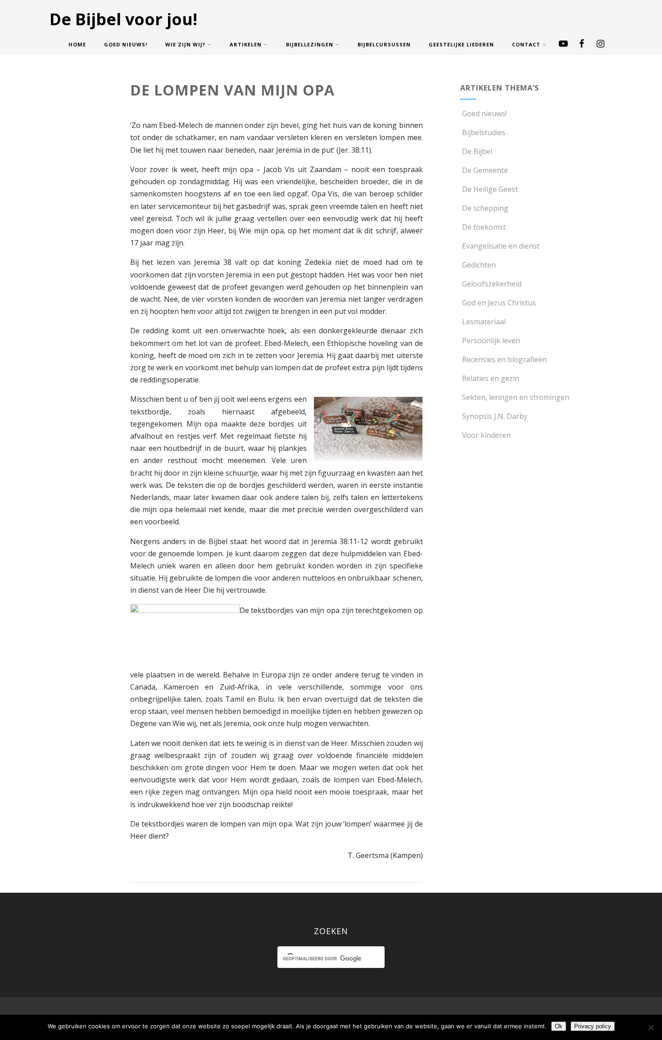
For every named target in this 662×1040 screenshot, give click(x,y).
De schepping (485, 208)
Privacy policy (592, 1026)
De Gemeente (485, 170)
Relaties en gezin (490, 378)
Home (77, 44)
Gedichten (479, 265)
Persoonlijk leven (491, 340)
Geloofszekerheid (491, 284)
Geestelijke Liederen (461, 44)
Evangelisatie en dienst (501, 246)
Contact (526, 44)
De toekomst (484, 227)
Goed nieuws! (125, 44)
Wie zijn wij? (185, 44)
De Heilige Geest (490, 189)
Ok (558, 1026)
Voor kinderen (486, 435)
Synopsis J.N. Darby (494, 416)
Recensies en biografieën (504, 359)
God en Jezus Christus (499, 303)
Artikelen (246, 44)
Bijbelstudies (483, 132)
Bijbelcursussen (384, 44)
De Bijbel (477, 151)
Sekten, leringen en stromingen (515, 397)
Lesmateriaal (484, 322)
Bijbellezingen (309, 44)
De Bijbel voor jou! (123, 19)
